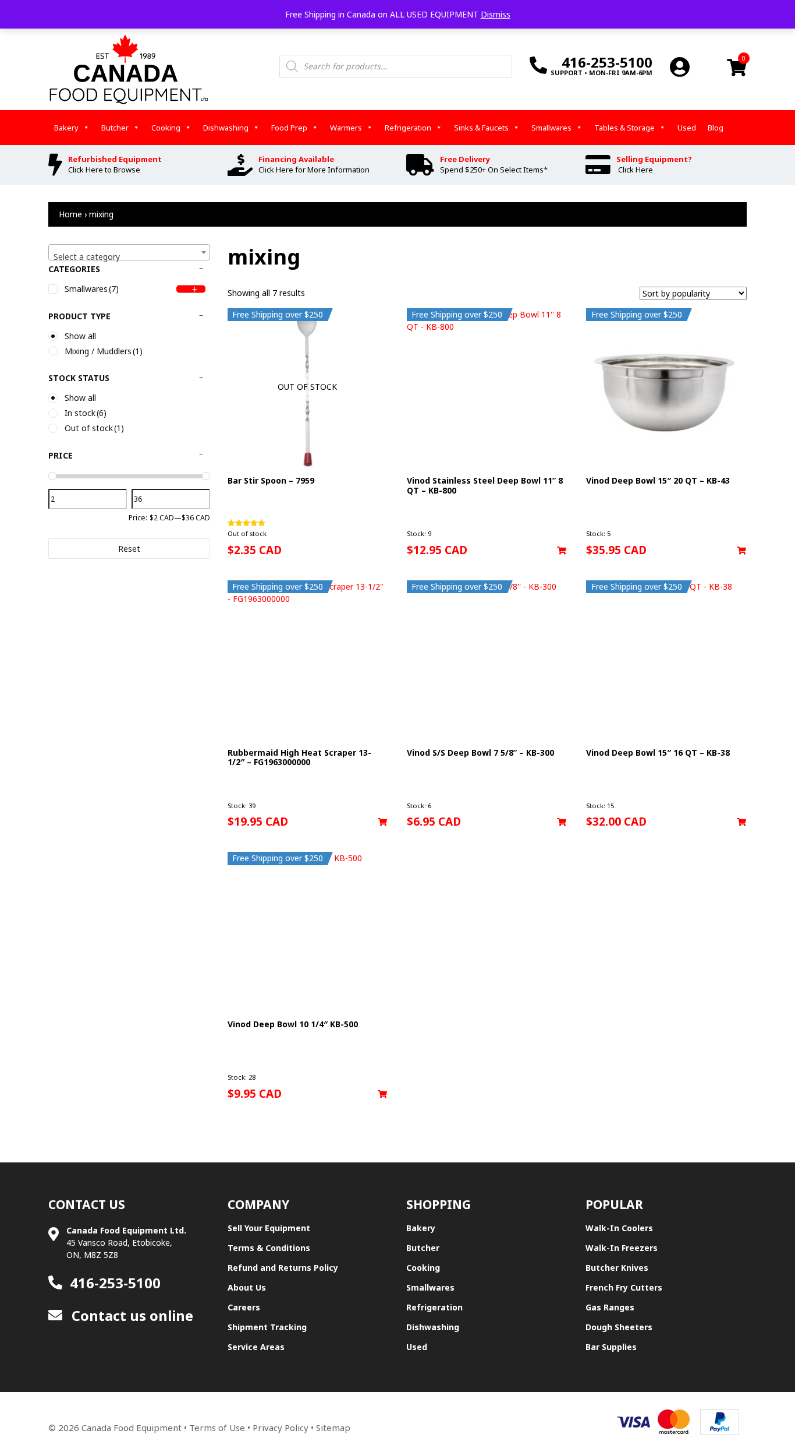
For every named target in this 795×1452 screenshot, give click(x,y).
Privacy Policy (280, 1427)
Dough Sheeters (618, 1327)
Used (686, 127)
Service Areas (256, 1346)
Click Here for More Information (314, 169)
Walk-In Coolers (619, 1228)
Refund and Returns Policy (283, 1267)
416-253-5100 (115, 1282)
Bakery (66, 127)
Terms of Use (217, 1427)
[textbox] (129, 257)
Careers (244, 1307)
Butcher (115, 127)
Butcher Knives (616, 1267)
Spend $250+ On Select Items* (494, 169)
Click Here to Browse (104, 169)
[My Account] (680, 66)
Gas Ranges (609, 1307)
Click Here (635, 169)
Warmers (346, 127)
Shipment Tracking (267, 1327)
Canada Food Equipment (131, 1427)
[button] (561, 551)
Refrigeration (408, 127)
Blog (715, 127)
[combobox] (129, 252)
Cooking (165, 127)
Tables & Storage (624, 127)
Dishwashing (226, 127)
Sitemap (333, 1427)
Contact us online (130, 1315)
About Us (247, 1287)
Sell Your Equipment (269, 1228)
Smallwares (551, 127)
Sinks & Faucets (481, 127)
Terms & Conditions (269, 1247)
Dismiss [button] (495, 14)
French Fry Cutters (623, 1287)
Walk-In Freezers (621, 1247)
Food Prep (289, 127)
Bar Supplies (611, 1346)
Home (70, 214)
